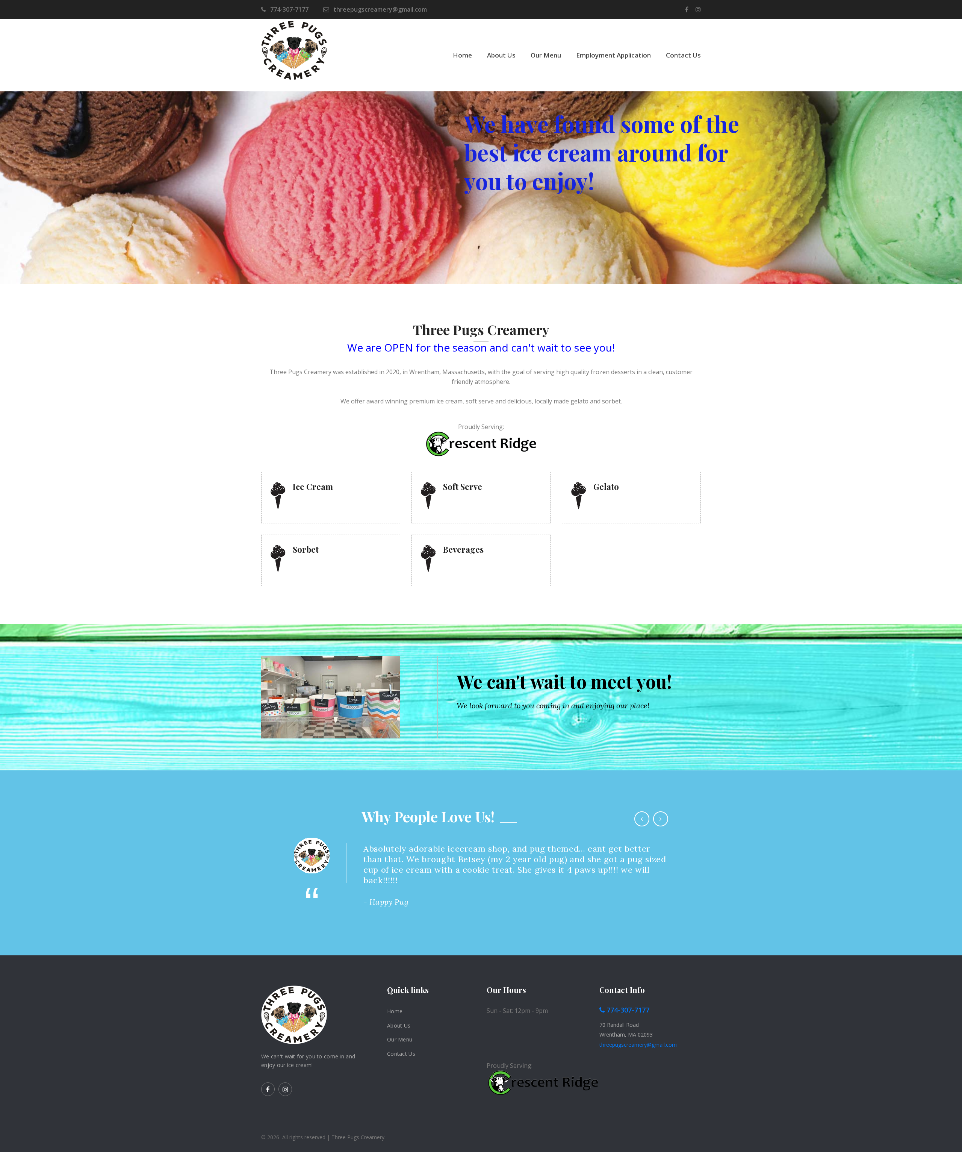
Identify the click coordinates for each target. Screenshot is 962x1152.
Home (462, 55)
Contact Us (683, 55)
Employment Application (613, 55)
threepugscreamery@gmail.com (379, 9)
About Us (501, 55)
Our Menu (546, 55)
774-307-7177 (289, 9)
